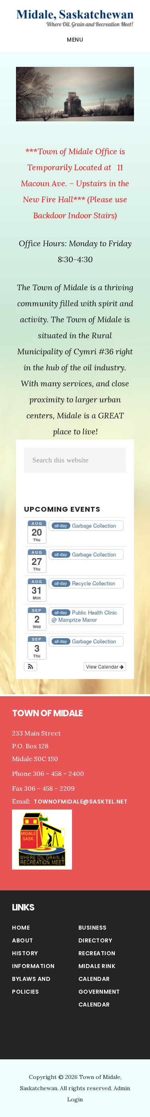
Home (21, 928)
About (22, 940)
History (25, 953)
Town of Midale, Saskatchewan (75, 18)
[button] (30, 667)
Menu (75, 40)
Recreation (97, 953)
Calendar (94, 1004)
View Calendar (103, 666)
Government (99, 992)
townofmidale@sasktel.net (80, 802)
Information (33, 966)
